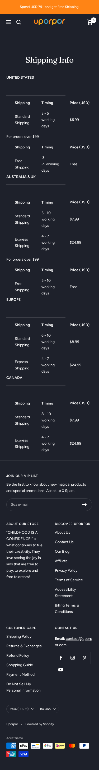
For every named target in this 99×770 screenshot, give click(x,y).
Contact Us (64, 542)
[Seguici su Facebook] (61, 658)
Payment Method (20, 674)
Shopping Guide (19, 665)
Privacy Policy (66, 570)
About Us (62, 532)
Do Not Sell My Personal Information (23, 687)
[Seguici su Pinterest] (85, 658)
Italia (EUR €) (19, 709)
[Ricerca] (18, 22)
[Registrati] (84, 504)
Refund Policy (17, 655)
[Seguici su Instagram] (73, 658)
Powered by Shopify (39, 724)
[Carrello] (90, 22)
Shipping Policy (18, 636)
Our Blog (62, 551)
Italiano (45, 709)
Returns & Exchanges (24, 646)
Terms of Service (69, 580)
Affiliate (61, 561)
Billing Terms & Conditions (67, 608)
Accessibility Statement (65, 592)
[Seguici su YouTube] (61, 670)
